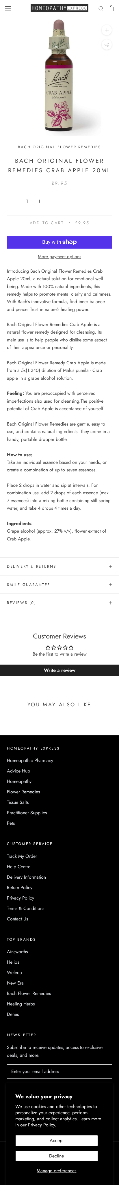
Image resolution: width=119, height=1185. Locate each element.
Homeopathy (19, 781)
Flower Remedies (23, 791)
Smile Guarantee (28, 584)
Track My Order (22, 856)
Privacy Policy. (42, 1124)
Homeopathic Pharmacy (30, 760)
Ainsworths (17, 951)
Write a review (59, 670)
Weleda (14, 972)
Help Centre (18, 866)
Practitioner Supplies (27, 812)
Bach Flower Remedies (29, 993)
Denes (13, 1014)
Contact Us (17, 919)
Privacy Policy (20, 898)
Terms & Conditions (25, 908)
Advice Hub (18, 771)
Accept (57, 1140)
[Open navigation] (8, 8)
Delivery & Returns (31, 566)
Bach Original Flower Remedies (59, 147)
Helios (13, 962)
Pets (11, 823)
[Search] (101, 8)
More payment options (59, 256)
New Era (15, 983)
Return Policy (19, 887)
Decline (56, 1156)
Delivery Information (26, 877)
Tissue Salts (18, 802)
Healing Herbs (21, 1004)
